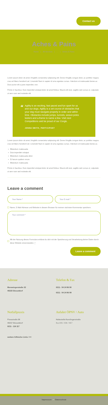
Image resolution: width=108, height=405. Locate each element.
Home (36, 52)
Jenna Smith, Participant (40, 128)
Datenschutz (60, 400)
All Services (47, 52)
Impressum (46, 400)
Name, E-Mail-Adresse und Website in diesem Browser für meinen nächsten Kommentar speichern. (50, 207)
